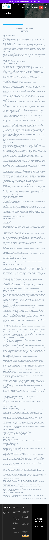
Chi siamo (23, 4)
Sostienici (44, 4)
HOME (18, 4)
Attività (30, 4)
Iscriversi (37, 4)
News (23, 7)
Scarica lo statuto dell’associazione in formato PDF (13, 24)
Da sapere (34, 7)
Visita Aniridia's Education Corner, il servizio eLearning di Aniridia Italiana (23, 1)
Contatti (28, 7)
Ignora (38, 1)
